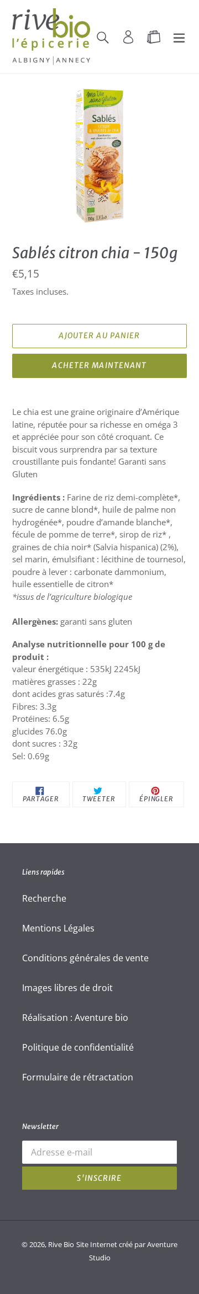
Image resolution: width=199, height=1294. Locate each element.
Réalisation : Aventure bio (75, 1017)
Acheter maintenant (99, 365)
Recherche (44, 898)
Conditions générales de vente (85, 958)
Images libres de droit (67, 988)
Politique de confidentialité (78, 1047)
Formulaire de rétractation (77, 1077)
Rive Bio (61, 1244)
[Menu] (179, 36)
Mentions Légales (58, 928)
